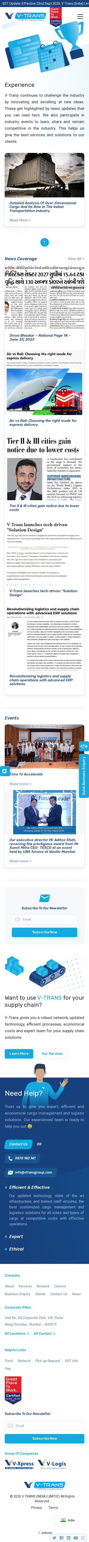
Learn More (18, 1054)
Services (25, 1286)
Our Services (52, 1054)
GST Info (71, 1361)
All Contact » (44, 1334)
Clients (40, 1294)
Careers (60, 1286)
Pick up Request (47, 1361)
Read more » (20, 784)
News (76, 1294)
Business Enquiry (18, 1294)
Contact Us (58, 1294)
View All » (76, 259)
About (9, 1286)
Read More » (20, 220)
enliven (47, 1532)
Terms (53, 1508)
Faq (7, 1369)
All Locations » (17, 1334)
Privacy (36, 1508)
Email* (44, 1425)
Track (9, 1361)
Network (43, 1286)
